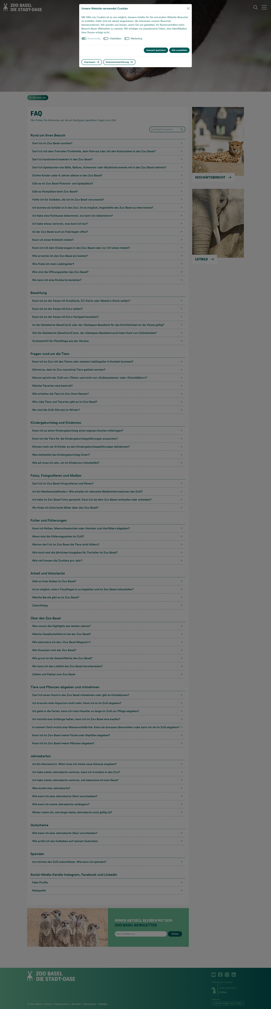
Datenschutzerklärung (117, 62)
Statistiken (115, 38)
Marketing (136, 38)
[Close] (188, 8)
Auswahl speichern (156, 50)
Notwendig (94, 38)
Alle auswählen (179, 50)
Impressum (90, 62)
